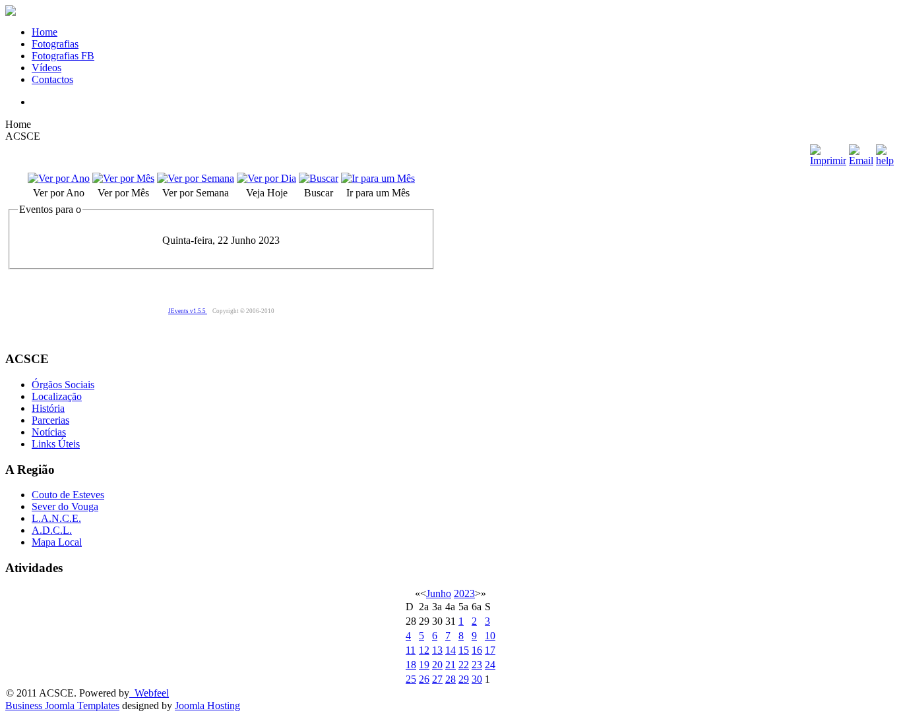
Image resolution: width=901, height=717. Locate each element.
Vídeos (46, 67)
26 (424, 679)
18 (411, 664)
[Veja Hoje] (266, 178)
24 (490, 664)
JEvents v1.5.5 (187, 311)
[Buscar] (318, 178)
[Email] (861, 160)
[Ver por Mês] (123, 178)
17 (490, 650)
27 (437, 679)
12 (424, 650)
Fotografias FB (63, 55)
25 (411, 679)
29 (463, 679)
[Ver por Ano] (59, 178)
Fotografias (55, 43)
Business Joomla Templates (62, 705)
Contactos (52, 79)
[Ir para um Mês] (378, 178)
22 (463, 664)
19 (424, 664)
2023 (464, 593)
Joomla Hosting (207, 705)
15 (463, 650)
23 (477, 664)
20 (437, 664)
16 (477, 650)
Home (44, 32)
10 (490, 635)
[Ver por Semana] (195, 178)
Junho (438, 593)
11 (411, 650)
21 (450, 664)
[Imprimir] (828, 160)
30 (477, 679)
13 (437, 650)
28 (450, 679)
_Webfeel (149, 693)
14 (450, 650)
